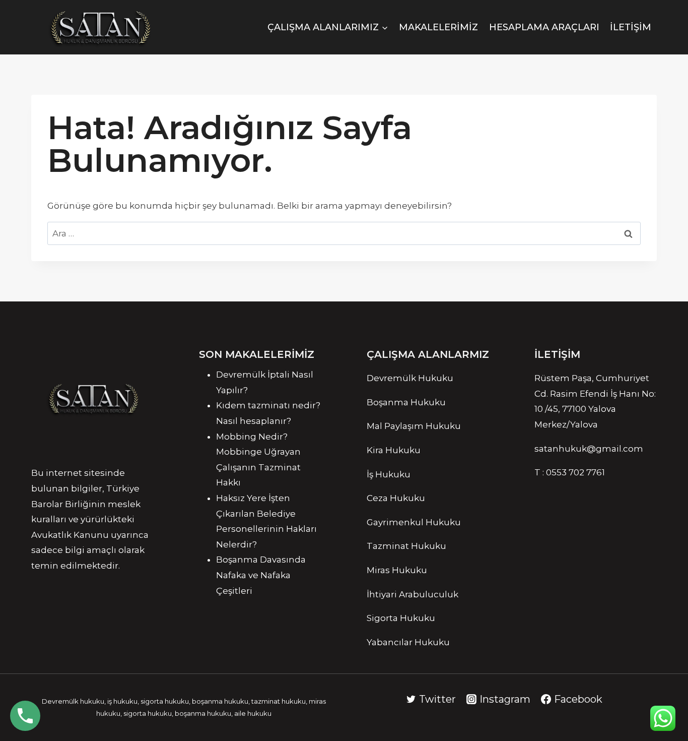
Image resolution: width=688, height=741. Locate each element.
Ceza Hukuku (396, 498)
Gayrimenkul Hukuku (414, 522)
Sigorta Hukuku (401, 618)
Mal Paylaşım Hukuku (414, 426)
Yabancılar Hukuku (408, 642)
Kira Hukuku (394, 450)
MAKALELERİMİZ (438, 27)
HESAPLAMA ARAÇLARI (544, 27)
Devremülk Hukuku (410, 378)
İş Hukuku (388, 474)
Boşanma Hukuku (406, 402)
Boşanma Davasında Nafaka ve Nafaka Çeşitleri (261, 574)
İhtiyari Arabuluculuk (412, 594)
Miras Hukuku (398, 570)
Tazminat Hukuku (406, 546)
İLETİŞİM (630, 27)
